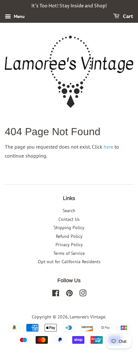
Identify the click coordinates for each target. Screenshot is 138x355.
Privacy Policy (69, 244)
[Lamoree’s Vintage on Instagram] (82, 294)
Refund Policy (69, 236)
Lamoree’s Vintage (87, 317)
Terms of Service (69, 253)
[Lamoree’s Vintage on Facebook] (55, 294)
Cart (127, 16)
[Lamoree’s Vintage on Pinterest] (69, 294)
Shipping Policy (69, 227)
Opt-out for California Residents (69, 261)
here (108, 146)
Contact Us (69, 219)
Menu (19, 16)
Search (69, 210)
